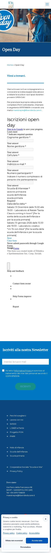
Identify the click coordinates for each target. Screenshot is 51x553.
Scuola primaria (17, 456)
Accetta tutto (37, 541)
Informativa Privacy (23, 370)
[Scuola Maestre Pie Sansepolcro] (11, 4)
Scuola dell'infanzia (18, 451)
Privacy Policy (16, 471)
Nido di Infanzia (17, 447)
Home (10, 65)
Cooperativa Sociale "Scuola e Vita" (26, 467)
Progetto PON (16, 432)
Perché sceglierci (18, 415)
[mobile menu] (47, 4)
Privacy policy (9, 533)
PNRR (12, 436)
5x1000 (13, 424)
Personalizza (25, 547)
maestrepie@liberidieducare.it (20, 495)
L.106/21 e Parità (17, 428)
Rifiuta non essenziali (14, 541)
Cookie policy (21, 533)
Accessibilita (34, 533)
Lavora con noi (16, 420)
